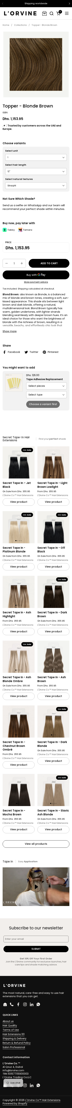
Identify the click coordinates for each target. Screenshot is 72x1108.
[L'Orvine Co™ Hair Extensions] (20, 13)
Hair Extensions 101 (13, 1034)
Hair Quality (10, 1025)
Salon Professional (14, 1047)
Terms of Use (11, 1030)
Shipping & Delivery (14, 1038)
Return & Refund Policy (17, 1043)
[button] (51, 13)
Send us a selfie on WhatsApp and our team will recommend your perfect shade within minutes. (34, 207)
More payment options (36, 282)
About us (8, 1021)
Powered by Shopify (15, 1103)
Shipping (23, 288)
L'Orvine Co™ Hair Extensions (42, 1100)
